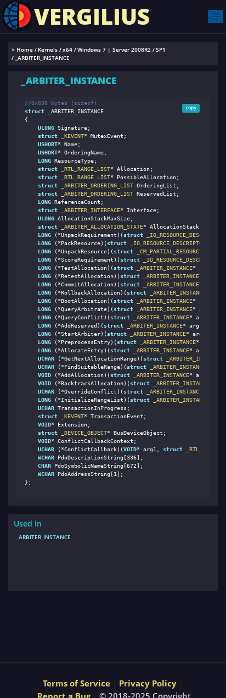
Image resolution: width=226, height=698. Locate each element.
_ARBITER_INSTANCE (163, 268)
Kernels (48, 49)
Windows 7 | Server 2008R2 (114, 49)
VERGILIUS (92, 16)
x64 (67, 49)
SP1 (161, 49)
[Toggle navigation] (215, 16)
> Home (22, 49)
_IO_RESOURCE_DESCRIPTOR (182, 235)
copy (190, 107)
